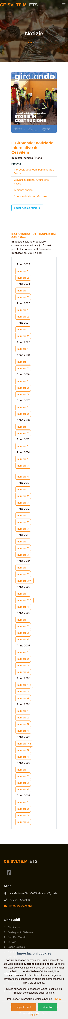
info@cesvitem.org (20, 905)
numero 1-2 (24, 684)
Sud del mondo (16, 937)
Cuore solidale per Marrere (30, 196)
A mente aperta (23, 190)
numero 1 (22, 271)
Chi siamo (13, 927)
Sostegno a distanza (20, 932)
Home (28, 42)
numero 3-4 (24, 580)
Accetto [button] (47, 1007)
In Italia (11, 942)
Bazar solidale (16, 946)
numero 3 (23, 394)
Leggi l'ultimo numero (27, 207)
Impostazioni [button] (23, 1007)
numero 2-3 (24, 600)
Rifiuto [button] (34, 1014)
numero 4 (23, 476)
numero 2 (23, 277)
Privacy (57, 999)
